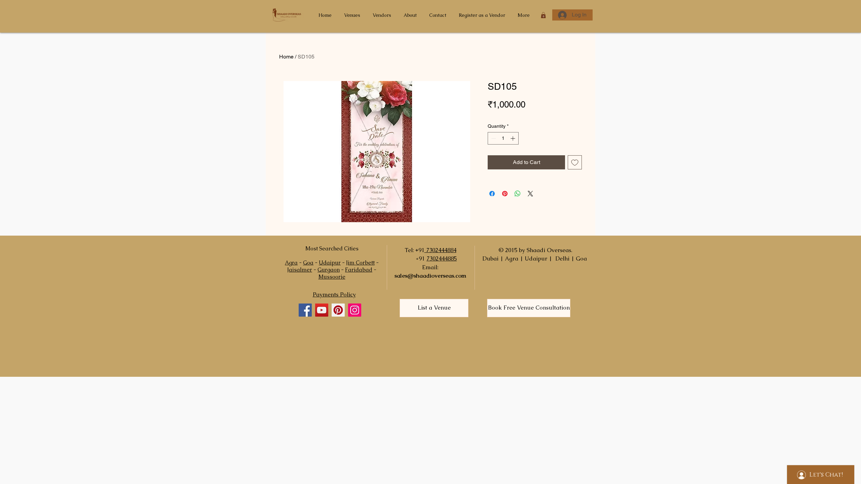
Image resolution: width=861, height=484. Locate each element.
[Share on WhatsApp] (518, 194)
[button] (543, 15)
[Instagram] (354, 310)
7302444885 (441, 258)
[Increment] (513, 138)
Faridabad (358, 269)
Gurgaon (328, 269)
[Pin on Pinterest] (505, 194)
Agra (291, 262)
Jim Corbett (360, 262)
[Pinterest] (338, 310)
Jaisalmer (299, 269)
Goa (308, 262)
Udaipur (330, 262)
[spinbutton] (503, 138)
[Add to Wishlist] (575, 162)
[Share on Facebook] (492, 194)
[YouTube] (321, 310)
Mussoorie (332, 276)
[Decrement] (493, 138)
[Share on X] (530, 194)
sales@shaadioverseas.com (430, 275)
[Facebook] (305, 310)
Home (286, 56)
